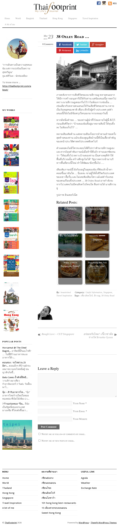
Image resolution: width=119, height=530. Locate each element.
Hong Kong (58, 18)
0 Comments (47, 44)
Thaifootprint (11, 523)
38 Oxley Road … (72, 36)
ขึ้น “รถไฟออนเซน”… (70, 235)
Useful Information (94, 292)
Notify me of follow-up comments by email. (63, 434)
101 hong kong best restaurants (59, 503)
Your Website (80, 419)
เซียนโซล (46, 488)
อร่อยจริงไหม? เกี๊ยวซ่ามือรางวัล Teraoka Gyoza (100, 336)
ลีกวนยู (97, 295)
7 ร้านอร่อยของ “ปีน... (13, 403)
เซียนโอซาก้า (48, 498)
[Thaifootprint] (55, 14)
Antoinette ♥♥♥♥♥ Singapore (97, 237)
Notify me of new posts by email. (58, 440)
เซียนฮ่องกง (47, 478)
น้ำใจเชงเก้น (70, 209)
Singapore (72, 18)
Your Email (79, 411)
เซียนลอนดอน (49, 483)
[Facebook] (99, 3)
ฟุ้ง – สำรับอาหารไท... (13, 392)
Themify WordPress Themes (104, 523)
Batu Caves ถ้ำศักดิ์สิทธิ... (15, 377)
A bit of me (10, 24)
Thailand (43, 18)
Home (7, 18)
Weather (85, 483)
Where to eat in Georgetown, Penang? (70, 264)
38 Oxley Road (107, 295)
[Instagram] (104, 3)
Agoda (84, 478)
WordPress (84, 523)
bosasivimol (66, 292)
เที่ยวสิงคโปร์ (87, 295)
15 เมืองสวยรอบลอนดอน (54, 508)
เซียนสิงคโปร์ (48, 493)
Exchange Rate (89, 488)
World (18, 18)
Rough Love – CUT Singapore (56, 334)
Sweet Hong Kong (51, 512)
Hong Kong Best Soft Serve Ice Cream (97, 264)
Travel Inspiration (90, 18)
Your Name (79, 403)
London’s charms (97, 209)
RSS (115, 3)
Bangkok (30, 18)
